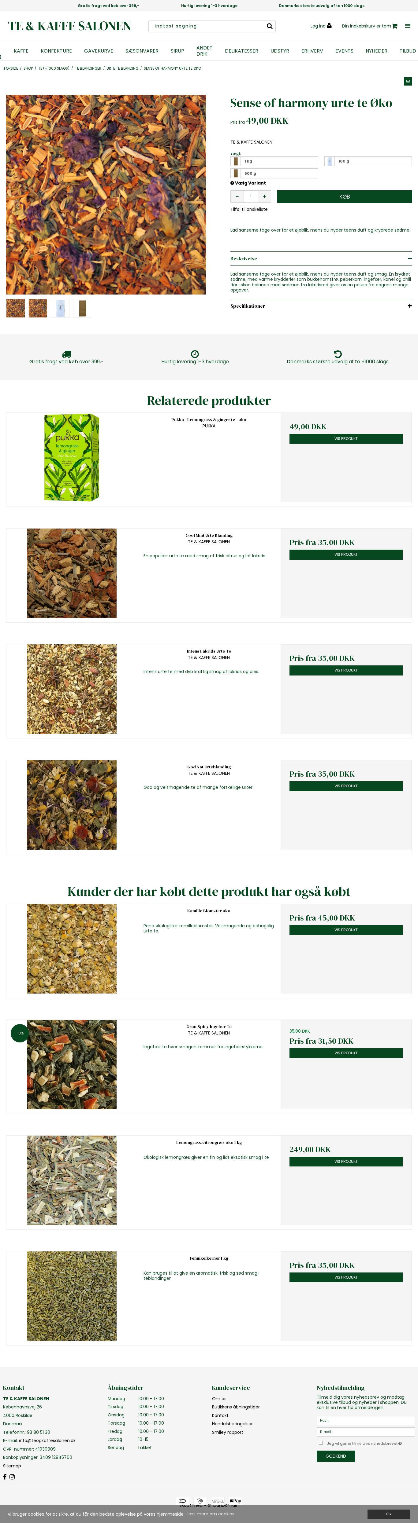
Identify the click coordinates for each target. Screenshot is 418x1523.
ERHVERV (312, 51)
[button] (408, 81)
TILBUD (408, 51)
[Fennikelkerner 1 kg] (71, 1296)
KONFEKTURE (56, 51)
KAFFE (21, 51)
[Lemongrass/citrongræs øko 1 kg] (71, 1180)
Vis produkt (346, 438)
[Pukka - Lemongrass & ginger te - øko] (71, 457)
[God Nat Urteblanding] (71, 805)
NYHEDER (376, 51)
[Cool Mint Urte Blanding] (71, 573)
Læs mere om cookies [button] (210, 1514)
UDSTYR (280, 51)
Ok (388, 1514)
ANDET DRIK (204, 51)
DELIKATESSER (241, 51)
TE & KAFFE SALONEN (69, 26)
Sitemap (12, 1466)
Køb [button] (344, 196)
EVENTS (344, 51)
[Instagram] (12, 1477)
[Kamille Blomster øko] (71, 949)
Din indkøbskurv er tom (366, 26)
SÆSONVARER (142, 51)
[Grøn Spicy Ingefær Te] (71, 1064)
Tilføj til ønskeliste (249, 209)
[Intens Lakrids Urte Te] (71, 689)
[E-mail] (366, 1432)
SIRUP (177, 51)
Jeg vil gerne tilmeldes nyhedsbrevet (371, 1442)
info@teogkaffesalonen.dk (47, 1440)
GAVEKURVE (98, 51)
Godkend (336, 1456)
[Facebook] (4, 1477)
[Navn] (366, 1420)
